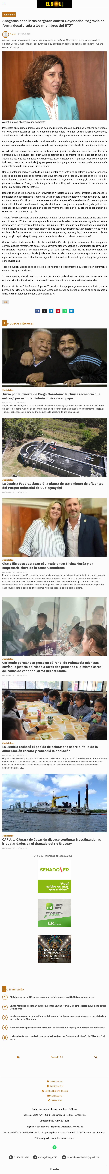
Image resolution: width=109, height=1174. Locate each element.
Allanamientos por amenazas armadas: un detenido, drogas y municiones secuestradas (57, 1027)
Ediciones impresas (56, 1091)
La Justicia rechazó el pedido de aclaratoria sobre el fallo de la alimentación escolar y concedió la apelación (50, 749)
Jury (5, 302)
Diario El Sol (57, 1057)
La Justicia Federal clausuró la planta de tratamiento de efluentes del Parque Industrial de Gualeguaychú (52, 486)
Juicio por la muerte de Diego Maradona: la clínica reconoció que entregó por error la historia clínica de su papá (51, 396)
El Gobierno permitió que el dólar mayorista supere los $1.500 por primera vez (52, 997)
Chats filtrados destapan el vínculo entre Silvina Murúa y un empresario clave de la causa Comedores (47, 566)
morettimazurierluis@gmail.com (83, 1157)
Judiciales (9, 14)
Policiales (55, 1086)
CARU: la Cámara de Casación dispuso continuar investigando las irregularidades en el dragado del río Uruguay (51, 841)
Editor (13, 34)
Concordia (56, 1081)
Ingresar (56, 1100)
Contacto (56, 1095)
